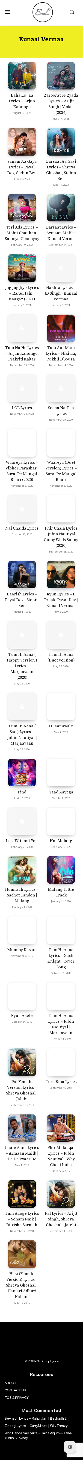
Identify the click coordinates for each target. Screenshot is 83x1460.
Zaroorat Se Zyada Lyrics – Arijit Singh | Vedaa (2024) (61, 104)
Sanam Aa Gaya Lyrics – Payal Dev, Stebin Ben (22, 167)
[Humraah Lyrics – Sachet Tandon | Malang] (22, 870)
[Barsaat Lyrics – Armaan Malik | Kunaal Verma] (61, 207)
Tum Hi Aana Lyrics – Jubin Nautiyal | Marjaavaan (61, 1024)
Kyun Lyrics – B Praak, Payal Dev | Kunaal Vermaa (61, 600)
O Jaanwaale (61, 726)
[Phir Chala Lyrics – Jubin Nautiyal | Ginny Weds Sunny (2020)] (61, 508)
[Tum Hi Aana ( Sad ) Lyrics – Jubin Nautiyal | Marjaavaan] (22, 706)
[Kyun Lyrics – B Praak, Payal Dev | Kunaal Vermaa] (61, 574)
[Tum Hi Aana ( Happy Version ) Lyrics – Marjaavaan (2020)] (22, 634)
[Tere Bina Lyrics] (61, 1062)
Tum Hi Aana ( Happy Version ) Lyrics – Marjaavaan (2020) (22, 666)
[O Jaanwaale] (61, 706)
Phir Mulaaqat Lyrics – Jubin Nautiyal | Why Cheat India (61, 1156)
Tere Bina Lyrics (61, 1081)
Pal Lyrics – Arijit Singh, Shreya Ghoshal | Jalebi (61, 1219)
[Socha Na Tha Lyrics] (61, 388)
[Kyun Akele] (22, 996)
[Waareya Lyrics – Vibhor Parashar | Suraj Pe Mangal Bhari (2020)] (22, 442)
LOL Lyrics (22, 407)
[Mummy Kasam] (22, 930)
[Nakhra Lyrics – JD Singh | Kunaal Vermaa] (61, 268)
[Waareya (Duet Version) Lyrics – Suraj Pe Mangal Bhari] (61, 442)
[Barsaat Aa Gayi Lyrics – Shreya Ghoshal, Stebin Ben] (61, 141)
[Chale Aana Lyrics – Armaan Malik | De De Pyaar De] (22, 1128)
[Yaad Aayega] (61, 772)
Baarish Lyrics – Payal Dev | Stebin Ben (22, 600)
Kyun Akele (22, 1015)
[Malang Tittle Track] (61, 870)
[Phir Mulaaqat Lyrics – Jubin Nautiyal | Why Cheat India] (61, 1128)
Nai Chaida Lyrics (22, 528)
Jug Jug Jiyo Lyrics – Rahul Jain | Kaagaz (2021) (22, 293)
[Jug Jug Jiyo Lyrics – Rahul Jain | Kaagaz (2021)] (22, 268)
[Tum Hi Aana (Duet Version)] (61, 634)
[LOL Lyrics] (22, 388)
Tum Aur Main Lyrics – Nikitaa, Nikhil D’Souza (61, 353)
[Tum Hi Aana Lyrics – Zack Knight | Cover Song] (61, 930)
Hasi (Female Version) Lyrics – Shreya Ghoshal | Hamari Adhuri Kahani (22, 1285)
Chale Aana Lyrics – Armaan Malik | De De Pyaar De (22, 1153)
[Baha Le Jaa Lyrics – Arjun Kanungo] (22, 75)
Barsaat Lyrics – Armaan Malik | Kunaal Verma (61, 233)
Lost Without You (22, 840)
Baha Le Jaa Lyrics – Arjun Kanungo (22, 101)
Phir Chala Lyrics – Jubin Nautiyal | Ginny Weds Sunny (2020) (61, 537)
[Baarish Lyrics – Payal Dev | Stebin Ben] (22, 574)
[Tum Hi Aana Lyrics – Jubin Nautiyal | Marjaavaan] (61, 996)
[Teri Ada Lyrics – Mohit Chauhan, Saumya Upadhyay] (22, 207)
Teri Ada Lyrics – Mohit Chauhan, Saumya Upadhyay (22, 233)
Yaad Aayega (61, 792)
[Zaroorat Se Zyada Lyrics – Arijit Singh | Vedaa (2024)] (61, 75)
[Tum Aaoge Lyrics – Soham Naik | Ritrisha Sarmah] (22, 1194)
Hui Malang (61, 840)
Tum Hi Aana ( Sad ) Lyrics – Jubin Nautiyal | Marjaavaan (22, 734)
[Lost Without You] (22, 821)
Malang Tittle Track (61, 892)
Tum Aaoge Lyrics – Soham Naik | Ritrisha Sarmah (22, 1219)
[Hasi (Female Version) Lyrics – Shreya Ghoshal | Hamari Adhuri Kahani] (22, 1254)
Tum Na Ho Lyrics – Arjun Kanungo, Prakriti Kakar (22, 353)
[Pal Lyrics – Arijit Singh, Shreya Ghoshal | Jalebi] (61, 1194)
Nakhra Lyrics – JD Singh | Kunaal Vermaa (60, 293)
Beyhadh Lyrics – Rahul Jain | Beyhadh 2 (36, 1418)
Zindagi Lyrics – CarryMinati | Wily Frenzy (36, 1426)
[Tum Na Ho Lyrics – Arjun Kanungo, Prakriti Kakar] (22, 328)
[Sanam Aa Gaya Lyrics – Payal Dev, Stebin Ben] (22, 141)
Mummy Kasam (22, 949)
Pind (22, 792)
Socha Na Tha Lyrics (61, 410)
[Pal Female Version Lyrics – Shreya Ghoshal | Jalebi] (22, 1062)
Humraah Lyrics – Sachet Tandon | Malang (22, 895)
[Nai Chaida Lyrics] (22, 508)
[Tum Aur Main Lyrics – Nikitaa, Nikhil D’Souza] (61, 328)
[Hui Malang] (61, 821)
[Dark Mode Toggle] (70, 1447)
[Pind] (22, 772)
